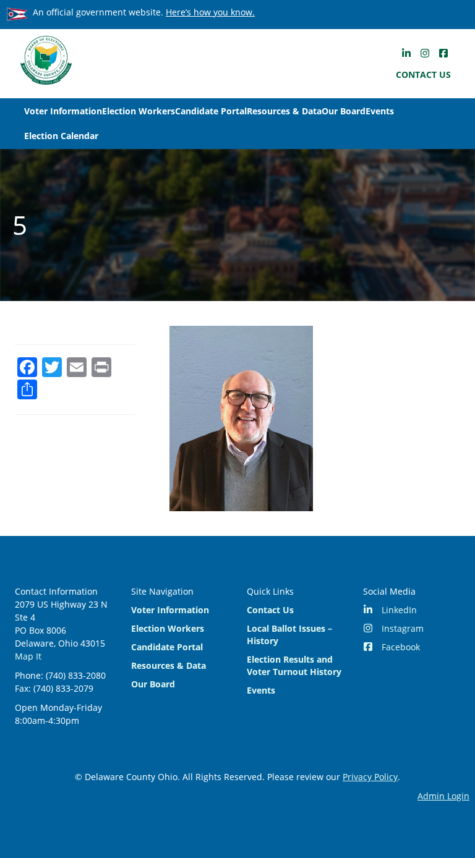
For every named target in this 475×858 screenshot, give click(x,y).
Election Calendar (61, 136)
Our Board (344, 111)
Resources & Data (284, 111)
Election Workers (138, 111)
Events (380, 111)
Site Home (46, 60)
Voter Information (63, 111)
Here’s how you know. (210, 12)
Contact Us (423, 74)
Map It (28, 656)
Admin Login (443, 796)
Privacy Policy (370, 777)
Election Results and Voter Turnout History (294, 665)
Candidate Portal (211, 111)
